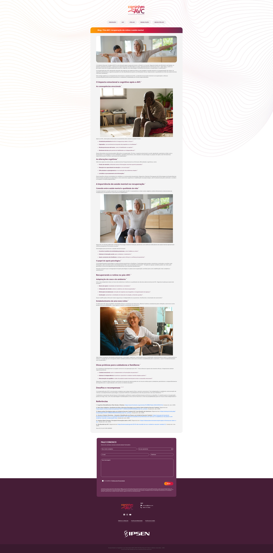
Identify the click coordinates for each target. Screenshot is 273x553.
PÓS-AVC (132, 22)
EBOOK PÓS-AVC (159, 22)
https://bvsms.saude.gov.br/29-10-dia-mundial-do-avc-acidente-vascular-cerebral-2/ (142, 424)
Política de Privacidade (118, 481)
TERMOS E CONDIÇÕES (123, 520)
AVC (123, 22)
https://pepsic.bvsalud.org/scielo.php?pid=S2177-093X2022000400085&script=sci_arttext (121, 409)
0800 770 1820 (146, 507)
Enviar (169, 483)
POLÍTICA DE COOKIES (150, 520)
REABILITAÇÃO (144, 22)
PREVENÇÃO (112, 22)
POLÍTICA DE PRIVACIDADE (136, 520)
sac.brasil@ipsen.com (148, 505)
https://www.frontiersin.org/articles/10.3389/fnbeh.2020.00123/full (144, 405)
